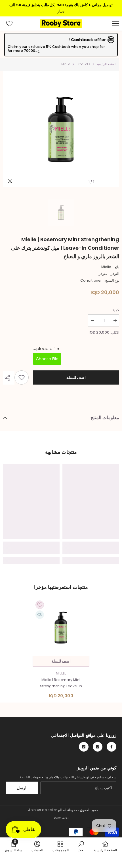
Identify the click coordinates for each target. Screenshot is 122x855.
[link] (90, 551)
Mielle (106, 266)
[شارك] (8, 378)
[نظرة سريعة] (39, 614)
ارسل (21, 788)
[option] (61, 129)
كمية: (115, 309)
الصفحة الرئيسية (106, 64)
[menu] (115, 23)
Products (83, 64)
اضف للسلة (76, 377)
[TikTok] (84, 747)
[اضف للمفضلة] (21, 377)
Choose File (47, 359)
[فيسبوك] (111, 747)
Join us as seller (42, 809)
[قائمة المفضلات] (9, 23)
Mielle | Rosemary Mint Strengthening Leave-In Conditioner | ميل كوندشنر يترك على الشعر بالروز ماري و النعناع (61, 683)
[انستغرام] (97, 747)
